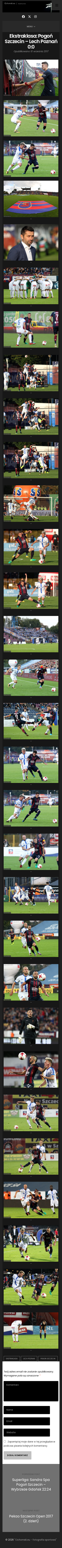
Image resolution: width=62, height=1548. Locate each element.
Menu (30, 26)
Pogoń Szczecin (48, 1358)
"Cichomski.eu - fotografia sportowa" (35, 1539)
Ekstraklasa (12, 1358)
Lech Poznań (29, 1358)
